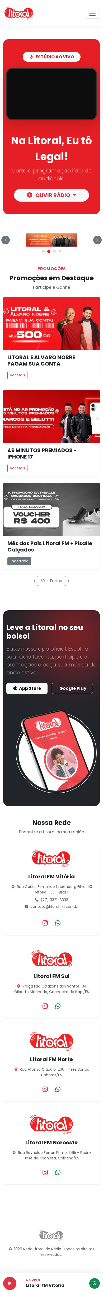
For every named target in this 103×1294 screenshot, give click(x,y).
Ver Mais (17, 375)
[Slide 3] (54, 251)
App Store (29, 688)
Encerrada (19, 561)
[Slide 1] (43, 251)
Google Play (72, 688)
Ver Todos (51, 581)
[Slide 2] (48, 251)
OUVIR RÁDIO (52, 195)
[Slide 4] (59, 251)
